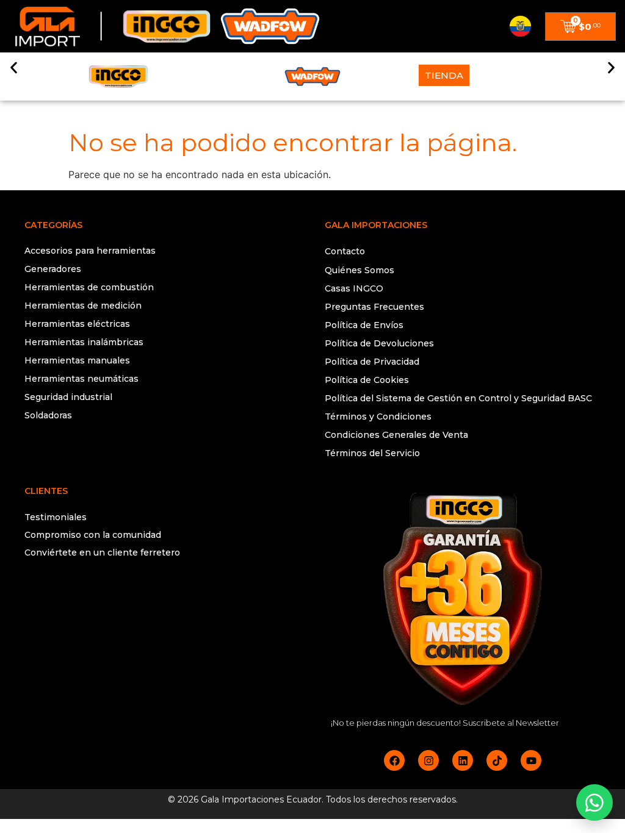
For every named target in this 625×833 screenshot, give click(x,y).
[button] (13, 67)
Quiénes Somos (359, 270)
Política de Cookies (367, 379)
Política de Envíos (364, 325)
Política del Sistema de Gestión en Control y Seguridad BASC (458, 398)
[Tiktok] (496, 760)
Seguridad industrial (68, 396)
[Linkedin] (462, 760)
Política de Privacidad (372, 361)
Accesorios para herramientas (90, 250)
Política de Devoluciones (379, 343)
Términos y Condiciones (378, 416)
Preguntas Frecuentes (374, 306)
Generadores (52, 268)
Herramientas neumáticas (81, 378)
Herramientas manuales (77, 360)
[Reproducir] (162, 601)
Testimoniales (55, 517)
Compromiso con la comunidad (92, 534)
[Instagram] (428, 760)
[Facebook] (394, 760)
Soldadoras (48, 415)
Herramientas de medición (83, 305)
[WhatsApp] (594, 802)
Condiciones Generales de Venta (396, 434)
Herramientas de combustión (89, 287)
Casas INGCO (354, 288)
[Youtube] (531, 760)
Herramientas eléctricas (77, 323)
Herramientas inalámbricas (83, 342)
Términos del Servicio (372, 453)
